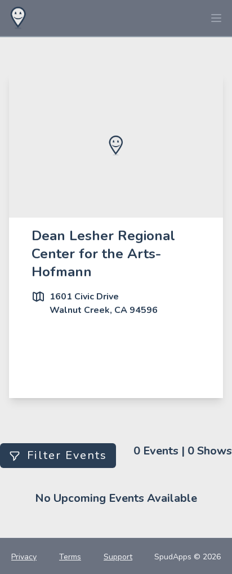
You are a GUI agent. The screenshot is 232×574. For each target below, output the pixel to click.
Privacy (24, 556)
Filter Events (67, 455)
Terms (70, 556)
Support (118, 556)
